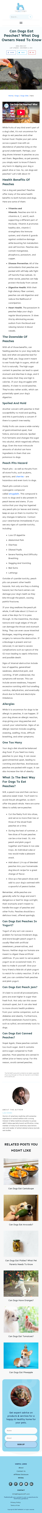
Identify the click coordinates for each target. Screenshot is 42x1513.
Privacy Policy (16, 1502)
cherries (20, 476)
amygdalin (14, 493)
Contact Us (21, 1471)
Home (10, 96)
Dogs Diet (23, 46)
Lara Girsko (7, 1113)
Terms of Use (15, 1505)
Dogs (17, 46)
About (21, 1468)
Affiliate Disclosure (21, 1474)
